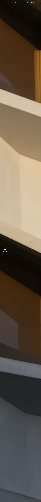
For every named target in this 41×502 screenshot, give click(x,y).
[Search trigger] (40, 1)
